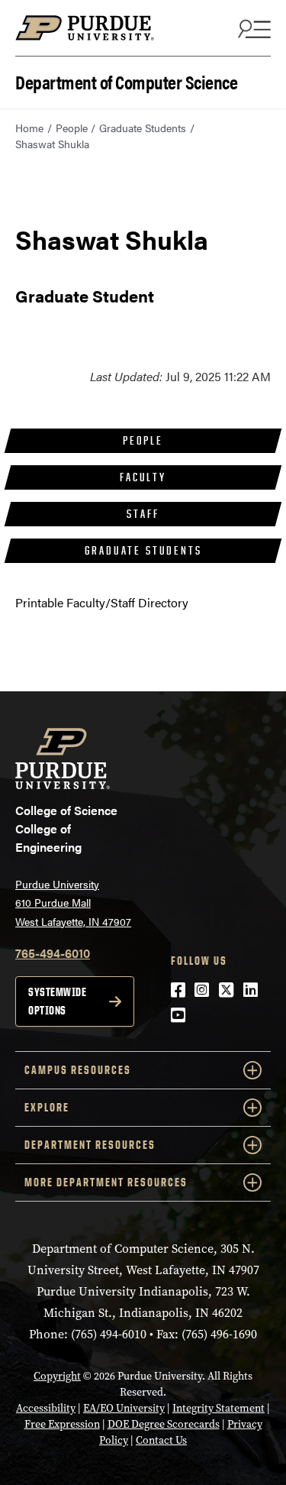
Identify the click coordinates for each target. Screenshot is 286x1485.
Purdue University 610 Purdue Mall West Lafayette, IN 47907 (73, 902)
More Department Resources (106, 1182)
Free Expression (62, 1424)
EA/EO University (124, 1408)
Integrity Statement (218, 1408)
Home (29, 127)
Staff (143, 513)
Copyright (57, 1376)
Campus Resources (77, 1070)
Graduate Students (142, 127)
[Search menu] (252, 28)
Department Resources (90, 1144)
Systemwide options (57, 1001)
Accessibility (46, 1408)
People (72, 127)
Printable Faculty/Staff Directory (101, 602)
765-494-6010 (52, 953)
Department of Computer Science (126, 80)
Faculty (143, 477)
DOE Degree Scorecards (164, 1424)
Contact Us (161, 1440)
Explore (46, 1107)
